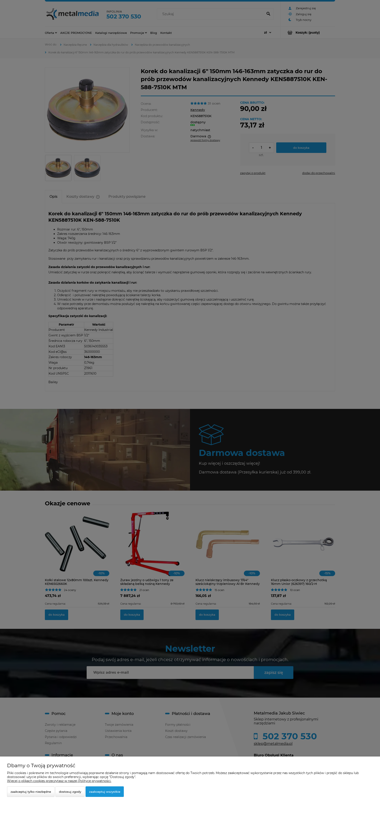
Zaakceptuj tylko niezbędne (31, 791)
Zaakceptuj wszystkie (104, 791)
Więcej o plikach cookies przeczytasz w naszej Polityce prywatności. (59, 781)
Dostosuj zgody (70, 791)
